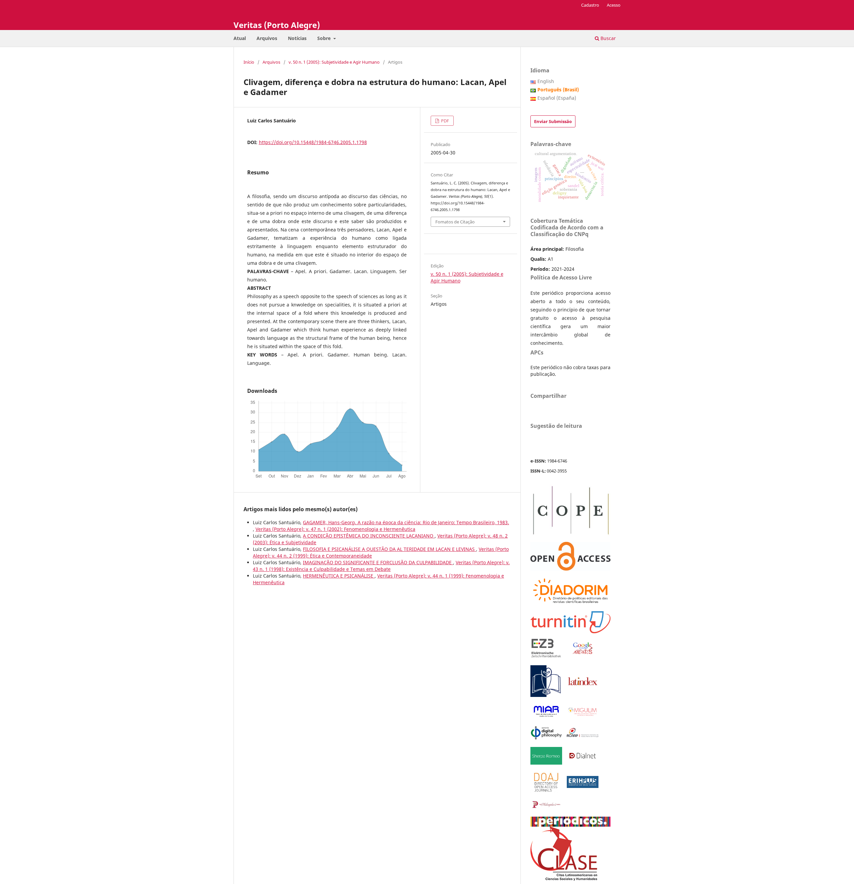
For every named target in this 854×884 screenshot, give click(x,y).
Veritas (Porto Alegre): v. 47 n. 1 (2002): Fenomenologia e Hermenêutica (335, 529)
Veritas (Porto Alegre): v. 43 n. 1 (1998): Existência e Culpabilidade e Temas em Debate (381, 565)
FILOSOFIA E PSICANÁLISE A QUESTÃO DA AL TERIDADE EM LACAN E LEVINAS (389, 549)
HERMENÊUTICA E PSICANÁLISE (339, 576)
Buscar (607, 38)
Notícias (297, 38)
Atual (240, 38)
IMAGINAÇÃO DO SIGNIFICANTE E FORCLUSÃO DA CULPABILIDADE (378, 562)
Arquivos (267, 38)
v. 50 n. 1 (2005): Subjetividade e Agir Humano (334, 62)
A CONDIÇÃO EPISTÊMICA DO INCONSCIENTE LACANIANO (369, 536)
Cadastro (590, 5)
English (545, 81)
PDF (444, 121)
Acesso (613, 5)
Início (249, 62)
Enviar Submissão (553, 121)
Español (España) (556, 98)
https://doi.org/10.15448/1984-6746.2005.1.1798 (313, 142)
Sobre (324, 38)
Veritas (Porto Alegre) (277, 24)
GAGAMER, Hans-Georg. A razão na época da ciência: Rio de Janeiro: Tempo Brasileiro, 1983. (406, 522)
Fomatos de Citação (455, 222)
